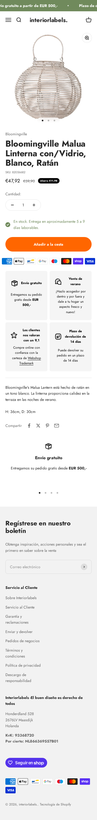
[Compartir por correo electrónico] (56, 425)
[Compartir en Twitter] (38, 425)
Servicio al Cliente (19, 607)
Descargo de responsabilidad (18, 677)
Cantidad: (13, 194)
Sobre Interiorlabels (21, 597)
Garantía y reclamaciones (17, 619)
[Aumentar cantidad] (34, 205)
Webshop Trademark (30, 361)
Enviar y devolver (19, 631)
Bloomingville (16, 134)
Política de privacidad (23, 665)
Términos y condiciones (15, 653)
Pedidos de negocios (22, 641)
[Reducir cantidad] (12, 205)
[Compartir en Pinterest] (47, 425)
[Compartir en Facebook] (29, 425)
